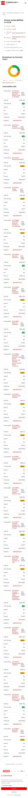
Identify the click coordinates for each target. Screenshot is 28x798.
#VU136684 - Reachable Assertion (16, 730)
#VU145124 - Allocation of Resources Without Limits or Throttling (16, 94)
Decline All (14, 792)
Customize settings (7, 785)
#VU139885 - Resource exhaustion (16, 256)
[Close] (26, 776)
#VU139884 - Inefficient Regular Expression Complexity (16, 290)
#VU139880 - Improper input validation (16, 427)
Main (3, 13)
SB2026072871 (17, 316)
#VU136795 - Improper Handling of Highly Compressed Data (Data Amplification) (16, 595)
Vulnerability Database (12, 13)
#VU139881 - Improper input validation (16, 458)
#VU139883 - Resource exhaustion (16, 323)
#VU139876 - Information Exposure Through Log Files (16, 559)
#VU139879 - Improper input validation (16, 395)
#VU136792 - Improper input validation (16, 663)
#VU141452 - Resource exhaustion (18, 158)
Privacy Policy (18, 794)
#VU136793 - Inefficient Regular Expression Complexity (16, 630)
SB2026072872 (17, 282)
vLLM (21, 13)
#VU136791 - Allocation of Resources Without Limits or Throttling (16, 697)
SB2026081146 (17, 183)
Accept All (14, 788)
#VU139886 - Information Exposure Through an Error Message (16, 223)
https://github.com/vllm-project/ (19, 37)
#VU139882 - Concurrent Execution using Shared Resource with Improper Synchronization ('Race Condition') (16, 360)
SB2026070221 (17, 120)
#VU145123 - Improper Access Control (16, 126)
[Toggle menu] (25, 2)
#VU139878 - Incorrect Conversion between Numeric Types (16, 491)
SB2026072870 (17, 153)
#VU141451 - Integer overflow (15, 189)
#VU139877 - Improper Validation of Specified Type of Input (16, 525)
